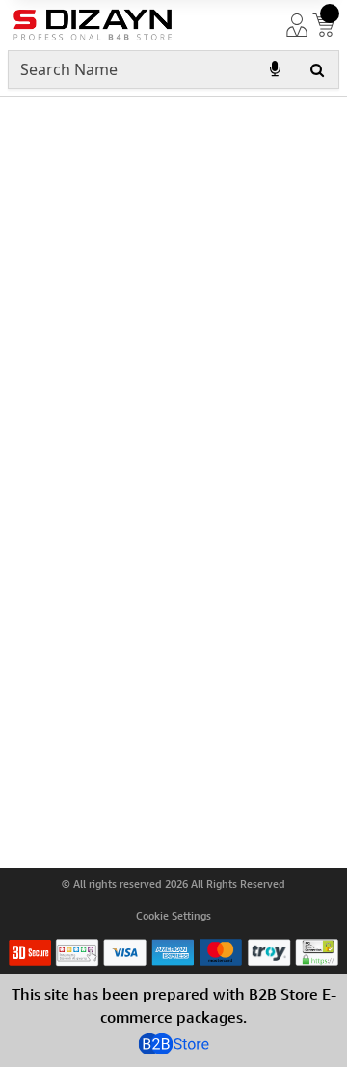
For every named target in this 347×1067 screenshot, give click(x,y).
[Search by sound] (275, 69)
